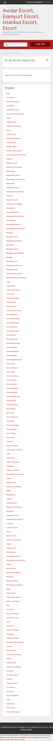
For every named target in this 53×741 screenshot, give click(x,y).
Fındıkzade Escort (13, 470)
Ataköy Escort (11, 122)
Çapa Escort (11, 286)
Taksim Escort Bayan (14, 667)
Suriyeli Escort (12, 650)
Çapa (8, 282)
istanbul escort (19, 740)
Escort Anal (10, 294)
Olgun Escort (11, 593)
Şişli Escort (10, 626)
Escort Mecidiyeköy (13, 396)
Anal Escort (11, 97)
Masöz (9, 532)
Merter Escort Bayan (14, 573)
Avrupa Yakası (12, 147)
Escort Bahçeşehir (13, 323)
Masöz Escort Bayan (14, 540)
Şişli (8, 622)
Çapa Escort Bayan (13, 290)
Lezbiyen (10, 523)
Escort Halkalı (11, 380)
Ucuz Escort (11, 687)
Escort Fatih (11, 372)
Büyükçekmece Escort (14, 274)
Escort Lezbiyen (12, 392)
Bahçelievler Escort (13, 175)
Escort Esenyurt (12, 368)
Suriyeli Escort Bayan (14, 654)
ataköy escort (28, 735)
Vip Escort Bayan (13, 695)
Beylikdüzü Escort (13, 249)
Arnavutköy (10, 106)
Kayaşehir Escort (12, 515)
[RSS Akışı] (5, 2)
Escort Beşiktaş (12, 347)
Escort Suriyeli (12, 429)
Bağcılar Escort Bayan (14, 167)
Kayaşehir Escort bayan (15, 519)
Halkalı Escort (11, 482)
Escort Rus (10, 413)
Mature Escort (11, 548)
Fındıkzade (10, 466)
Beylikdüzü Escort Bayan (15, 253)
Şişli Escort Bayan (13, 630)
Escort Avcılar (11, 306)
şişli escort (37, 735)
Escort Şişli (10, 421)
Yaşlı (8, 700)
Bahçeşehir (11, 183)
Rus (8, 605)
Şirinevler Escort (12, 618)
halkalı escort (9, 740)
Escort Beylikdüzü (13, 351)
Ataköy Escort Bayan (14, 126)
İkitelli (9, 491)
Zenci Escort (11, 708)
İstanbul (9, 499)
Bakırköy (10, 196)
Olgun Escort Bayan (13, 597)
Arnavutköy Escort (13, 110)
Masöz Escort (11, 536)
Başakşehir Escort (13, 212)
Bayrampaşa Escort (13, 224)
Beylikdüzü (10, 245)
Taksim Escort (11, 663)
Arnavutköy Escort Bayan (15, 114)
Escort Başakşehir (13, 331)
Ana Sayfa (6, 53)
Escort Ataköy (11, 302)
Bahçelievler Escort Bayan (16, 179)
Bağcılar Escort (12, 163)
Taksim (9, 659)
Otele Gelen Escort (13, 601)
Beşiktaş (9, 233)
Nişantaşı (10, 577)
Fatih (8, 454)
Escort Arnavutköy (13, 298)
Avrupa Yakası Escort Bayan (16, 155)
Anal (8, 93)
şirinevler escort (5, 735)
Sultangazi (10, 634)
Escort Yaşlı (11, 437)
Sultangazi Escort (13, 638)
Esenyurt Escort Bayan (14, 450)
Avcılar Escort (11, 134)
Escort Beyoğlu (12, 355)
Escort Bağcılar (12, 315)
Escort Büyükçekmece (14, 360)
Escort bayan (11, 335)
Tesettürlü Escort (12, 675)
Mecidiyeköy (11, 552)
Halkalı (9, 478)
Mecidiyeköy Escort (13, 556)
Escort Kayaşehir (12, 388)
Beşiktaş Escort (12, 237)
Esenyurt (10, 442)
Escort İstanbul (12, 384)
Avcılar (9, 130)
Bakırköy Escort (12, 200)
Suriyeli (9, 646)
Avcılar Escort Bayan (14, 138)
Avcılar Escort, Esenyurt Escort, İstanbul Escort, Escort (21, 19)
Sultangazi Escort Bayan (15, 642)
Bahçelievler (11, 171)
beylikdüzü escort (17, 735)
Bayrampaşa (11, 220)
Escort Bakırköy (12, 327)
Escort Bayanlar (12, 339)
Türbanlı (9, 679)
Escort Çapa (11, 364)
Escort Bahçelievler (13, 319)
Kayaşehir (10, 511)
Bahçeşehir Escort (13, 188)
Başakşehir (10, 208)
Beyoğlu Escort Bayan (14, 265)
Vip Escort (10, 691)
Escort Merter (11, 401)
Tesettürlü (10, 671)
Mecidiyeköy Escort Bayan (16, 560)
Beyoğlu (9, 257)
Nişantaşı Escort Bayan (15, 585)
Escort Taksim (11, 433)
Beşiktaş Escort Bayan (14, 241)
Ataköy (9, 118)
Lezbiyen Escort (12, 528)
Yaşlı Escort (11, 704)
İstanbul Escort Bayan (14, 507)
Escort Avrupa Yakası (14, 310)
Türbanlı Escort (12, 683)
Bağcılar (9, 159)
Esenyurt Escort (12, 446)
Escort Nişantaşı (12, 405)
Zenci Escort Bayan (13, 712)
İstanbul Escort (12, 503)
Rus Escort (10, 609)
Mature (9, 544)
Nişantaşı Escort (12, 581)
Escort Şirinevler (12, 417)
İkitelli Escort (11, 495)
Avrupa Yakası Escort (14, 151)
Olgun (9, 589)
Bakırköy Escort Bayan (14, 204)
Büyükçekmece (12, 269)
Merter (9, 564)
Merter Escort (11, 568)
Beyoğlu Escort (12, 261)
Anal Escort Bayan (13, 102)
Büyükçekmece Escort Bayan (17, 278)
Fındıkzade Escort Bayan (15, 474)
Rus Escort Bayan (13, 614)
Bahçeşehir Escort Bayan (15, 192)
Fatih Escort (11, 458)
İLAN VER (40, 44)
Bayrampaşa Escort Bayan (16, 229)
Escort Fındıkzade (13, 376)
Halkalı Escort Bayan (14, 487)
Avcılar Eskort (11, 142)
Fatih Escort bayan (13, 462)
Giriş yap (46, 2)
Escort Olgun (11, 409)
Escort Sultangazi (13, 425)
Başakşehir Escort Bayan (15, 216)
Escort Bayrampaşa (13, 343)
